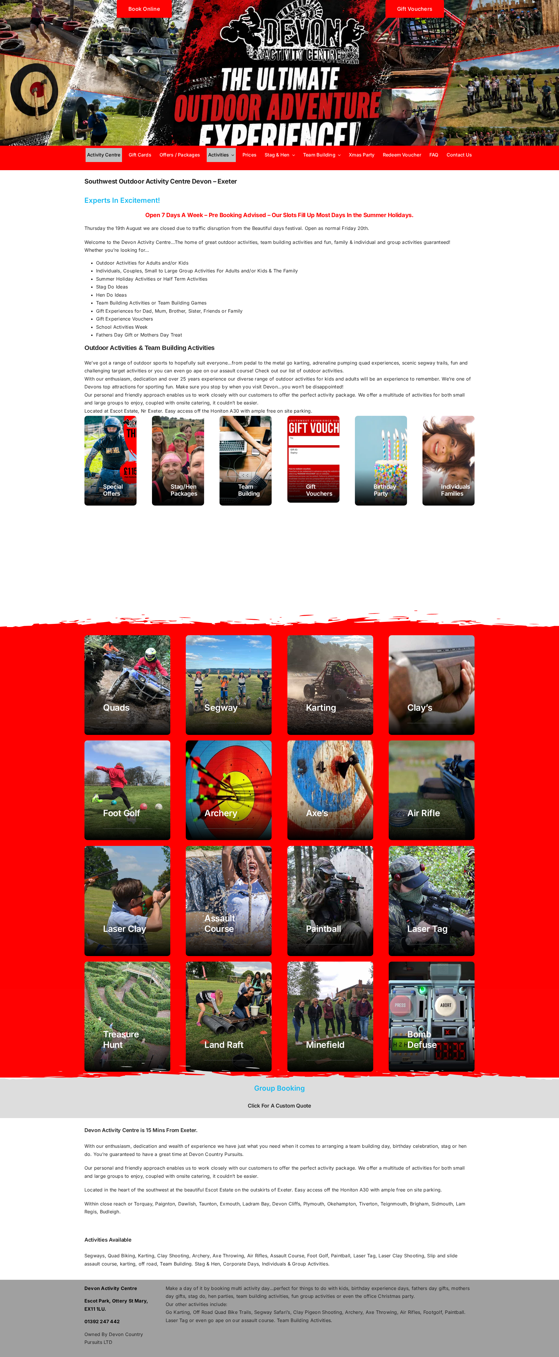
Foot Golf (317, 1256)
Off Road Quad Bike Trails (222, 1312)
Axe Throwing (228, 1256)
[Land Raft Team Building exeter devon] (229, 1017)
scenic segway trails (425, 363)
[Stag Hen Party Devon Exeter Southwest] (178, 461)
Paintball (340, 1256)
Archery (201, 1256)
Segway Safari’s (272, 1312)
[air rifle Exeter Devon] (432, 790)
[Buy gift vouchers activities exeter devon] (313, 459)
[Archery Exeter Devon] (229, 790)
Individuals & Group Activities (294, 1264)
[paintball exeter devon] (330, 901)
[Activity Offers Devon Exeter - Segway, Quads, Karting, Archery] (110, 461)
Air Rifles (257, 1256)
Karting (146, 1256)
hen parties (220, 1296)
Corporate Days (241, 1264)
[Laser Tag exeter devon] (432, 901)
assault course (257, 1320)
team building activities (262, 1296)
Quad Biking (121, 1256)
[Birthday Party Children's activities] (381, 461)
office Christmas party (388, 1296)
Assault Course (287, 1256)
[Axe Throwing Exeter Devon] (330, 790)
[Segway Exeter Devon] (229, 685)
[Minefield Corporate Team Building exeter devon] (330, 1017)
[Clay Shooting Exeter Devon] (432, 685)
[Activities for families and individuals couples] (448, 461)
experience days (390, 1288)
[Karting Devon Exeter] (330, 685)
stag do (196, 1296)
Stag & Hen (207, 1264)
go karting (297, 363)
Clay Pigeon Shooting (317, 1312)
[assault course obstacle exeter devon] (229, 901)
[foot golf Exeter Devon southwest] (127, 790)
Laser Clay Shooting (401, 1256)
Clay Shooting (173, 1256)
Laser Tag (364, 1256)
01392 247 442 (102, 1321)
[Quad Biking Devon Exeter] (127, 685)
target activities (129, 371)
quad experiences (379, 363)
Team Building (176, 1264)
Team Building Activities (304, 1320)
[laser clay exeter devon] (127, 901)
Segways (94, 1256)
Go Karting (178, 1312)
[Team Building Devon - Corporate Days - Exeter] (246, 461)
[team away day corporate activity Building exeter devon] (432, 1017)
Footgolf (432, 1312)
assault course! (237, 371)
